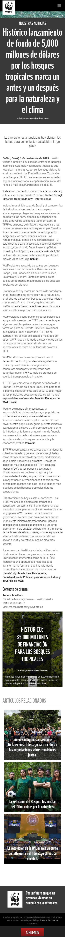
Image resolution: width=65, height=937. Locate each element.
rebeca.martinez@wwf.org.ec (26, 607)
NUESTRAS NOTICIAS (32, 23)
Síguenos (32, 932)
